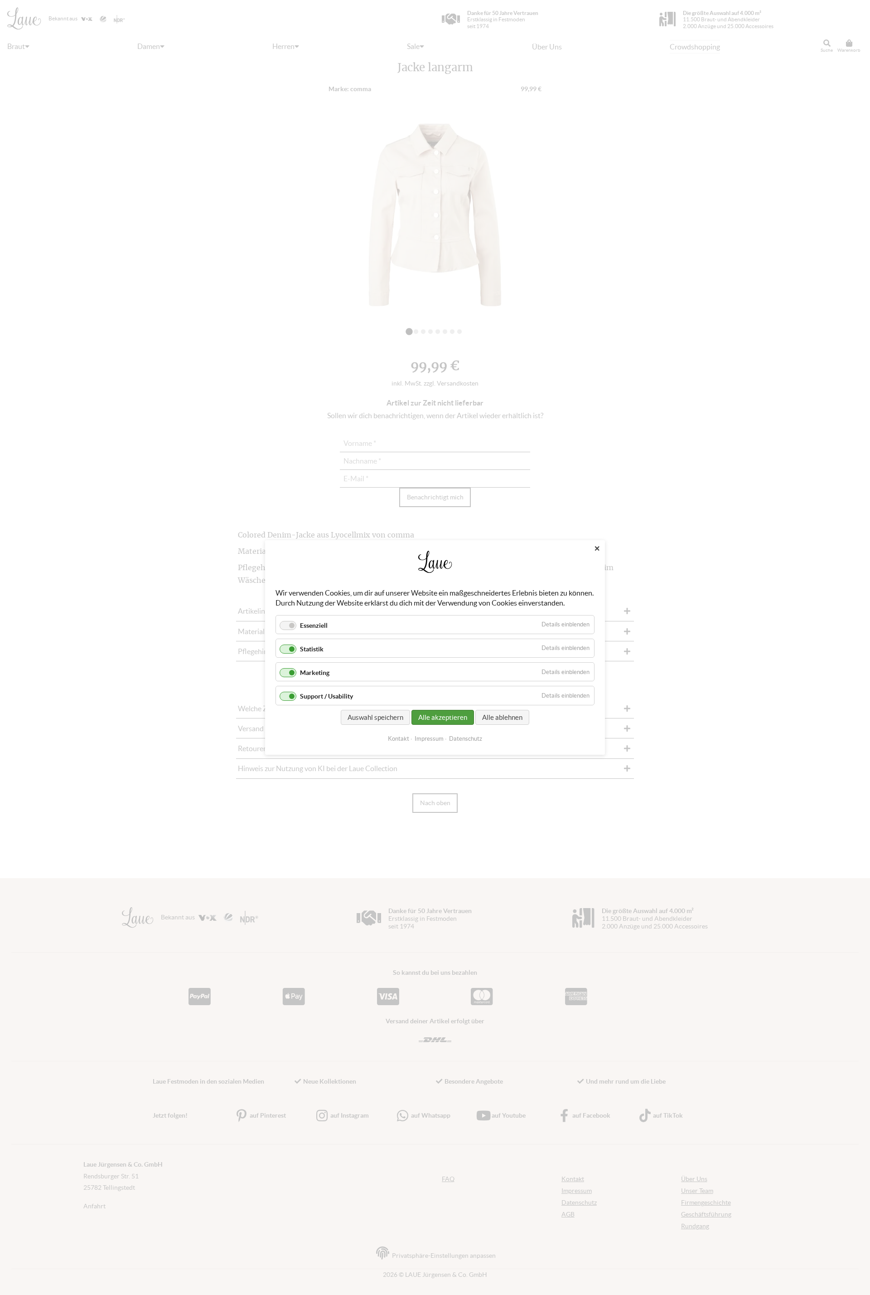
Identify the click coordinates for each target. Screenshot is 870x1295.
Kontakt (398, 738)
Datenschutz (465, 738)
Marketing (314, 672)
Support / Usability (326, 696)
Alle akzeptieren (442, 717)
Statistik (312, 649)
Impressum (429, 738)
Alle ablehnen (502, 717)
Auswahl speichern (375, 717)
